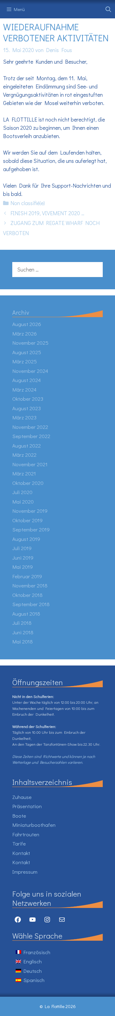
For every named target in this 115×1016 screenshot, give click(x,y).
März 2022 (24, 454)
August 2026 (26, 324)
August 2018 (26, 613)
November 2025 (30, 342)
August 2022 (26, 445)
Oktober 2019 (27, 520)
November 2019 (30, 510)
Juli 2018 (22, 622)
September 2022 (31, 436)
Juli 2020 (22, 492)
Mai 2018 (22, 641)
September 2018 (31, 604)
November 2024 (30, 370)
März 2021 (24, 473)
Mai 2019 (22, 566)
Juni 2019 (22, 557)
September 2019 (31, 529)
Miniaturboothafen (34, 824)
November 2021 (30, 464)
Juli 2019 (22, 548)
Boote (19, 815)
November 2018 (30, 585)
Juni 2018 (22, 632)
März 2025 (24, 361)
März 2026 (24, 333)
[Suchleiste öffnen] (108, 9)
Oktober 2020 (28, 482)
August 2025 (26, 352)
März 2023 (24, 417)
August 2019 (26, 538)
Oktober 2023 (27, 398)
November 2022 (30, 426)
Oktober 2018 (27, 594)
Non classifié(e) (27, 203)
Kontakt (21, 853)
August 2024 (26, 380)
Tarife (19, 843)
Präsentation (27, 806)
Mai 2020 (23, 501)
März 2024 (24, 389)
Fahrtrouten (25, 834)
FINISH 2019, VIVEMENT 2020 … (47, 213)
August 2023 (26, 408)
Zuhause (22, 796)
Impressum (24, 871)
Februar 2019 (27, 576)
